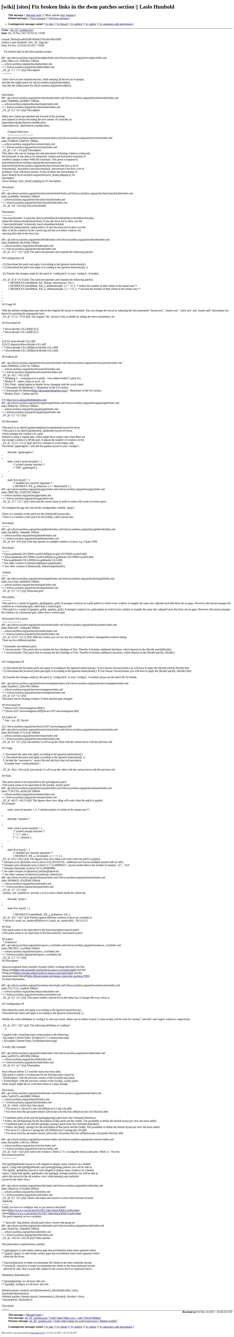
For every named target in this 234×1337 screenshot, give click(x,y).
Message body (34, 15)
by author (91, 24)
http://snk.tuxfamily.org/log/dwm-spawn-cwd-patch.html (45, 969)
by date (49, 24)
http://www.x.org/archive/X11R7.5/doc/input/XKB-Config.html (43, 1210)
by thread (62, 24)
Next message (38, 18)
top (63, 15)
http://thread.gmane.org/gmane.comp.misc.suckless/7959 (58, 976)
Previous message (59, 18)
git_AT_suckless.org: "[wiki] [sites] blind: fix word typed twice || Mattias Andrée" (73, 1321)
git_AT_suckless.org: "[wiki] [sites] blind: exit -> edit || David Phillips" (63, 1317)
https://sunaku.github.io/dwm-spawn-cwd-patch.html (43, 973)
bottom (70, 15)
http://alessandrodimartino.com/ (50, 390)
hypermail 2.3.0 (37, 1333)
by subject (76, 24)
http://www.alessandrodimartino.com (26, 399)
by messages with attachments (116, 24)
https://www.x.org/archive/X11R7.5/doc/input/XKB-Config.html (45, 1213)
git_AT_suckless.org (22, 30)
